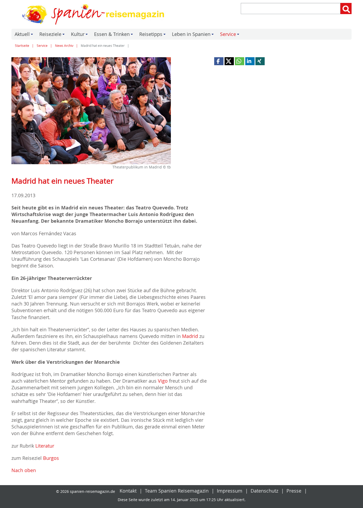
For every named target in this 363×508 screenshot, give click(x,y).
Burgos (51, 458)
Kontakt (128, 491)
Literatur (44, 446)
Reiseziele (52, 35)
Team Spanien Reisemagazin (177, 491)
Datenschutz (264, 491)
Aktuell (25, 35)
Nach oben (23, 470)
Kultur (80, 35)
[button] (218, 61)
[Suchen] (346, 8)
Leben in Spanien (193, 35)
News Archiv (64, 45)
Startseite (22, 45)
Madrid (190, 336)
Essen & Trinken (114, 35)
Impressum (229, 491)
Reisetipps (153, 35)
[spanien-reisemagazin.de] (94, 14)
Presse (293, 491)
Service (230, 35)
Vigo (163, 381)
